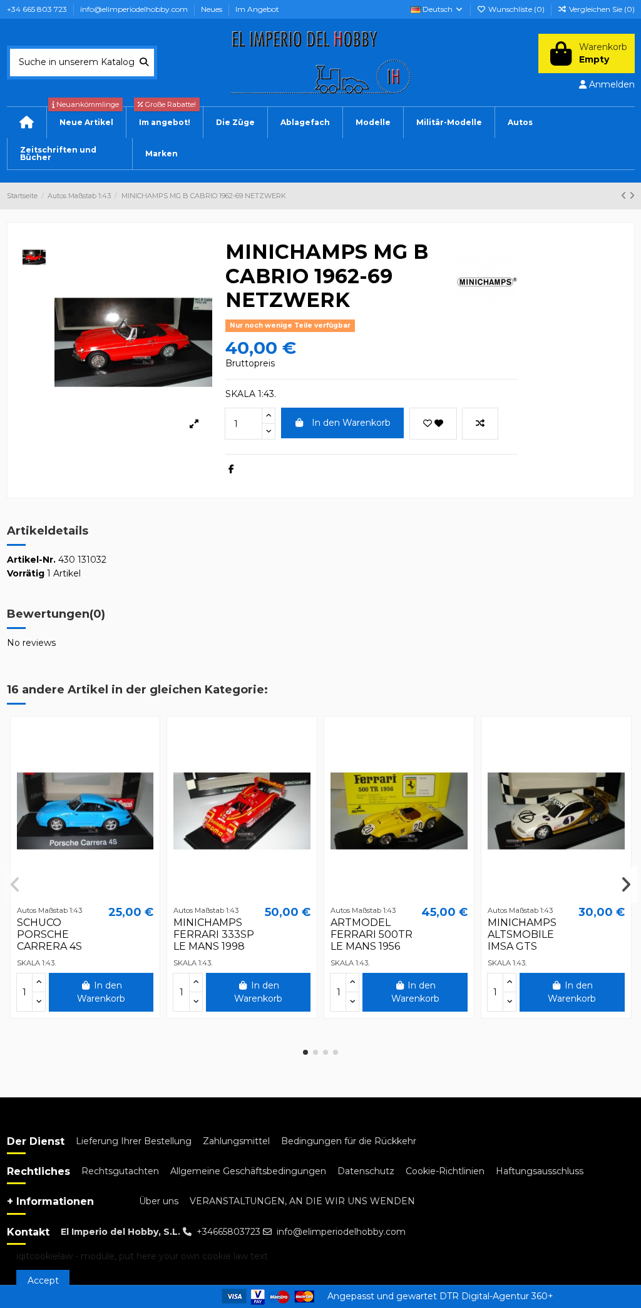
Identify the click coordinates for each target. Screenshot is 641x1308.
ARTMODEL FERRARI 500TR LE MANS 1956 (372, 934)
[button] (520, 122)
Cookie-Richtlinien (445, 1171)
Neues (212, 9)
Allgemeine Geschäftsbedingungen (248, 1171)
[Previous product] (625, 195)
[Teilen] (231, 469)
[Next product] (632, 195)
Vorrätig (25, 573)
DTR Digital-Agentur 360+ (496, 1296)
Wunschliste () (516, 9)
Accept (43, 1280)
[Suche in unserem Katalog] (144, 62)
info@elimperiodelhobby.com (135, 9)
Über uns (158, 1201)
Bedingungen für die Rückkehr (348, 1141)
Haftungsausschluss (539, 1171)
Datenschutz (365, 1171)
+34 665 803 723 (38, 9)
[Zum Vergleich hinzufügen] (480, 424)
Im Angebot (257, 9)
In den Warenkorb (351, 422)
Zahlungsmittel (236, 1141)
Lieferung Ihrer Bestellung (134, 1141)
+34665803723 (228, 1231)
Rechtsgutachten (120, 1171)
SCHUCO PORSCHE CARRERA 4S (49, 934)
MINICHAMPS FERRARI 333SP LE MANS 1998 (213, 934)
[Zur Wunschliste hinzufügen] (433, 424)
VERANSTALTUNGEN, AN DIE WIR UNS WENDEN (302, 1201)
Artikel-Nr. (31, 559)
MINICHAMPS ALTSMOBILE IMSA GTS (522, 934)
